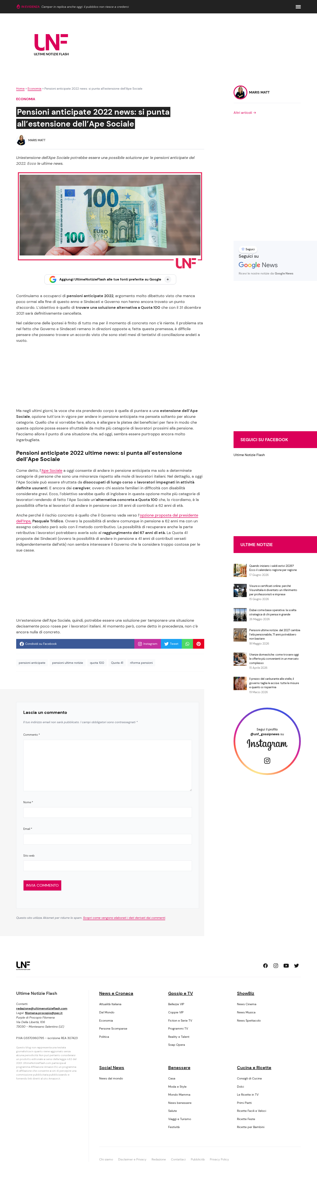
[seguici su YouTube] (286, 965)
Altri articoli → (245, 112)
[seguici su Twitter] (296, 965)
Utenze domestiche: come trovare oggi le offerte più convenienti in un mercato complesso (274, 659)
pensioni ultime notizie (67, 663)
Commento (31, 735)
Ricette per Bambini (250, 1127)
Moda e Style (177, 1087)
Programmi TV (178, 1028)
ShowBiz (245, 993)
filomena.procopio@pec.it (44, 1013)
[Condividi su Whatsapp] (187, 644)
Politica (104, 1037)
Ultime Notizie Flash (249, 455)
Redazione (159, 1159)
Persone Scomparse (113, 1028)
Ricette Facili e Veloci (251, 1111)
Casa (171, 1078)
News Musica (246, 1012)
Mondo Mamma (179, 1095)
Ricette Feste (246, 1119)
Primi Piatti (244, 1103)
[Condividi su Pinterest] (198, 644)
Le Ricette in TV (248, 1095)
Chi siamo (106, 1159)
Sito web (29, 855)
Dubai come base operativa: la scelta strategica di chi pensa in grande (272, 612)
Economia (34, 88)
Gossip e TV (180, 993)
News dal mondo (111, 1078)
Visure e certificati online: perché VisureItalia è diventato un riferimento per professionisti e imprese (273, 590)
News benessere (179, 1103)
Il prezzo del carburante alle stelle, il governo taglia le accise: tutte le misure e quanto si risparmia (274, 683)
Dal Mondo (106, 1012)
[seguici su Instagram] (275, 965)
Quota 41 (117, 663)
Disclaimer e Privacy (132, 1159)
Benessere (179, 1067)
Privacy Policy (219, 1159)
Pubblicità (198, 1159)
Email (27, 829)
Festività (174, 1127)
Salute (172, 1111)
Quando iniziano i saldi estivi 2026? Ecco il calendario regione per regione (273, 568)
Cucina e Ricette (254, 1067)
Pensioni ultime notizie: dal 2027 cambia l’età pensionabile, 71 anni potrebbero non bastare (274, 634)
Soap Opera (176, 1045)
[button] (298, 6)
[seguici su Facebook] (265, 965)
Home (20, 88)
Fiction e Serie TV (180, 1020)
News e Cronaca (116, 993)
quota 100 (97, 663)
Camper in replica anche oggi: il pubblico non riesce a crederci (85, 7)
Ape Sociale (51, 470)
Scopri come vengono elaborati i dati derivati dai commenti (124, 918)
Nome (28, 802)
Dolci (240, 1087)
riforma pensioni (141, 663)
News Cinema (246, 1004)
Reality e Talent (178, 1037)
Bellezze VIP (176, 1004)
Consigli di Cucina (249, 1078)
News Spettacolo (249, 1020)
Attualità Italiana (110, 1004)
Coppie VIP (176, 1012)
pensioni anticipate (32, 663)
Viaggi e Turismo (179, 1119)
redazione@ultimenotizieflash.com (41, 1008)
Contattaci (178, 1159)
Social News (111, 1067)
